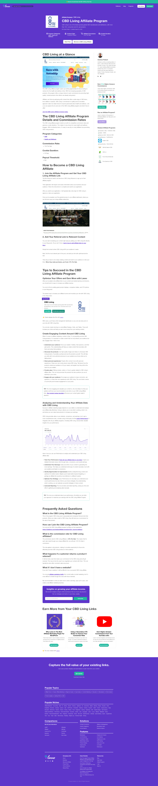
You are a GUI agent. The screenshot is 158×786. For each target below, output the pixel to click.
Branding (65, 760)
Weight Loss (71, 715)
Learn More (47, 311)
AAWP (46, 727)
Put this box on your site (58, 311)
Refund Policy (66, 768)
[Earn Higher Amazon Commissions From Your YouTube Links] (104, 622)
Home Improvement (65, 711)
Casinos (61, 707)
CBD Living (49, 302)
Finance (61, 709)
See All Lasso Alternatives (51, 724)
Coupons (90, 707)
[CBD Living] (82, 307)
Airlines (65, 705)
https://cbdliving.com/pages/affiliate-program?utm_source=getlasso (62, 529)
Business (52, 707)
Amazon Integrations (84, 726)
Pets (61, 713)
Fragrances (78, 709)
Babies (91, 705)
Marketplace (82, 735)
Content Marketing (87, 692)
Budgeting (47, 707)
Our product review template (55, 393)
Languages (84, 711)
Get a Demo (141, 6)
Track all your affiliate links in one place (70, 460)
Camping (57, 707)
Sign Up (99, 766)
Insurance (72, 711)
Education (95, 692)
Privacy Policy (66, 764)
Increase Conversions (84, 724)
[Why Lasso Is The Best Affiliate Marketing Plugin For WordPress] (54, 622)
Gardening (88, 709)
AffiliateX (46, 729)
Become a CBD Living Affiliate (82, 41)
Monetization (101, 692)
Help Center (99, 760)
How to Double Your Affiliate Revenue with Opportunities (86, 768)
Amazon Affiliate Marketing (58, 692)
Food (73, 709)
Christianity (75, 707)
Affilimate (63, 729)
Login (98, 764)
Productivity (70, 713)
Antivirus (74, 705)
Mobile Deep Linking (84, 741)
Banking (95, 705)
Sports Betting (98, 713)
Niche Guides (109, 692)
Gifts (92, 709)
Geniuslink (47, 735)
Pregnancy (65, 713)
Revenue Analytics (101, 728)
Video (55, 715)
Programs (130, 6)
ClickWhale (63, 731)
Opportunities (83, 744)
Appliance (79, 705)
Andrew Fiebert (66, 29)
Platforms (118, 6)
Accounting (55, 705)
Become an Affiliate (67, 762)
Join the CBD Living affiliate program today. (55, 111)
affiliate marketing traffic (56, 574)
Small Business (86, 713)
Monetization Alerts (101, 726)
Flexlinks (63, 733)
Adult (60, 705)
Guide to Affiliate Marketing (26, 6)
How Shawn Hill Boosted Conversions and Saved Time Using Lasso (87, 764)
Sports (103, 713)
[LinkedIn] (99, 76)
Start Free (67, 41)
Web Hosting (60, 715)
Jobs (80, 711)
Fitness (69, 709)
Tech (46, 715)
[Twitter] (101, 76)
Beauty (99, 705)
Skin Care (80, 713)
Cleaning (81, 707)
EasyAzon (47, 733)
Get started (150, 6)
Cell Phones (69, 707)
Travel (52, 715)
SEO (63, 696)
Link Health (99, 744)
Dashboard (82, 746)
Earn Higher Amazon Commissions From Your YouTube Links (104, 633)
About (64, 758)
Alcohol (69, 705)
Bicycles (104, 705)
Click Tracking (100, 741)
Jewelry (76, 711)
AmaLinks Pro (48, 731)
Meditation (102, 711)
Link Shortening (83, 737)
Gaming (83, 709)
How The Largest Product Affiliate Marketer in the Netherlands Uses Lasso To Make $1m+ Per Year (87, 760)
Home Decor (57, 711)
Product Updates (49, 696)
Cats (65, 707)
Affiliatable (63, 727)
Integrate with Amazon (101, 735)
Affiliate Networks (48, 705)
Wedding (66, 715)
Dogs (109, 707)
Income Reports (83, 728)
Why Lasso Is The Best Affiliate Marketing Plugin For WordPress (54, 633)
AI (62, 705)
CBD (45, 136)
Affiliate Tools (48, 692)
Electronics (52, 709)
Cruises (98, 707)
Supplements (109, 713)
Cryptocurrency (104, 707)
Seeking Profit (58, 696)
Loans (89, 711)
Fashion (57, 709)
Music (106, 711)
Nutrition (46, 713)
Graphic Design (97, 709)
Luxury (93, 711)
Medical (97, 711)
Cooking (85, 707)
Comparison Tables (84, 739)
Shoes (75, 713)
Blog (124, 6)
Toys (49, 715)
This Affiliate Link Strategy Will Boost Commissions (86, 772)
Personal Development (54, 713)
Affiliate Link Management (102, 724)
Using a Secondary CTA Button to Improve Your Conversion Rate (79, 633)
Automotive (86, 705)
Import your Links (100, 743)
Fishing (65, 709)
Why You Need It (54, 645)
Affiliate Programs (100, 762)
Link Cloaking (100, 737)
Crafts (94, 707)
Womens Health (78, 715)
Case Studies (78, 692)
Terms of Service (66, 766)
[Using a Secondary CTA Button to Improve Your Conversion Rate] (79, 622)
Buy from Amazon (104, 645)
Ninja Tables (64, 735)
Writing (84, 715)
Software (92, 713)
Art (82, 705)
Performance (99, 746)
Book (108, 705)
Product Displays (83, 743)
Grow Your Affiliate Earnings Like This (87, 775)
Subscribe (80, 598)
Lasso (61, 317)
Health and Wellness (50, 139)
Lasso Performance (82, 418)
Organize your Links (101, 739)
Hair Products (104, 709)
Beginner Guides (69, 692)
